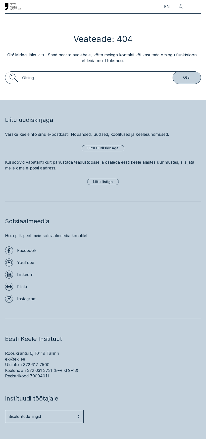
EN (167, 6)
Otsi (186, 77)
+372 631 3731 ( (39, 370)
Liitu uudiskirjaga (103, 148)
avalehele (82, 54)
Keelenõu (14, 370)
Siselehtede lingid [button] (24, 416)
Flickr (22, 286)
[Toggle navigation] (196, 7)
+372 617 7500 (34, 364)
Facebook (26, 250)
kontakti (126, 54)
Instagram (26, 298)
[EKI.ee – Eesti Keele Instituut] (13, 6)
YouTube (25, 262)
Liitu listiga (103, 182)
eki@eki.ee (15, 359)
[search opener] (177, 6)
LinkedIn (25, 274)
